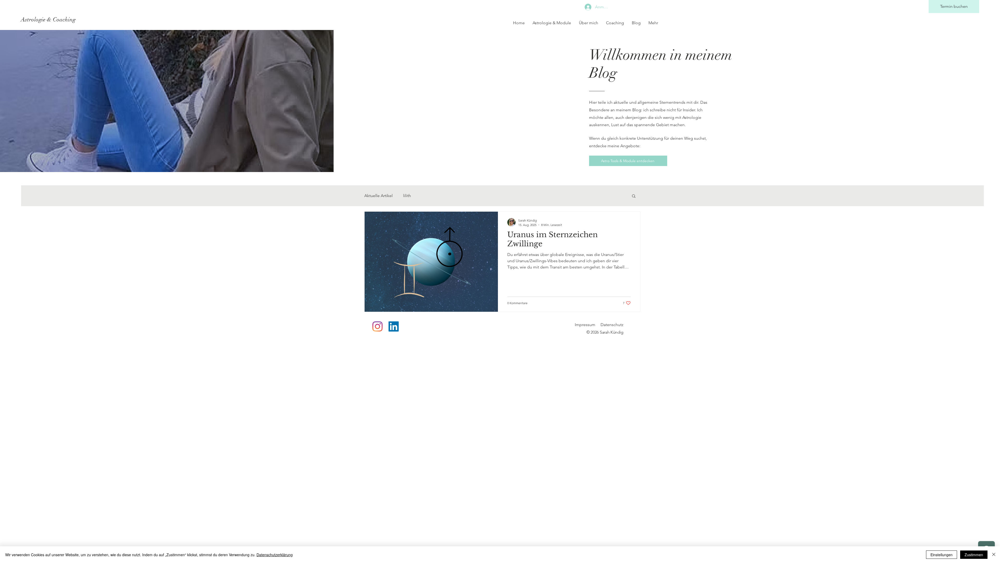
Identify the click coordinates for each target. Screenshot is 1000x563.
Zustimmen (974, 554)
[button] (633, 196)
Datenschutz (612, 324)
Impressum (585, 324)
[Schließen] (994, 554)
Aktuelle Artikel (378, 195)
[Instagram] (377, 326)
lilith (407, 195)
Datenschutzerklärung (275, 554)
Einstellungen (941, 554)
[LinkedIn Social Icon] (394, 326)
